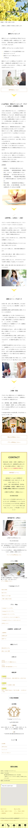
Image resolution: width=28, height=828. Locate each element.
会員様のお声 (4, 635)
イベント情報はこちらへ (6, 581)
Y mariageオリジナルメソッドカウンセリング (11, 620)
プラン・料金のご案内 (19, 811)
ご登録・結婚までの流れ (7, 598)
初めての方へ (4, 592)
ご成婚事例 (4, 632)
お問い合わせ (4, 746)
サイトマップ (4, 749)
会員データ (4, 638)
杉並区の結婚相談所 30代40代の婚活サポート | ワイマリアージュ (14, 820)
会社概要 (3, 743)
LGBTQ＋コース (5, 623)
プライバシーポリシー (6, 752)
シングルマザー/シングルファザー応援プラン (11, 617)
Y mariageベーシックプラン (7, 608)
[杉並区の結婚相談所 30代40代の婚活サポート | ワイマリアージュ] (3, 4)
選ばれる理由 (4, 589)
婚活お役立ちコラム (6, 648)
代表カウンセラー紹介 (6, 595)
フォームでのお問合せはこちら (14, 554)
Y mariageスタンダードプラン (8, 611)
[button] (26, 5)
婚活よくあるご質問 (6, 651)
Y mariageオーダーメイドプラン (8, 614)
